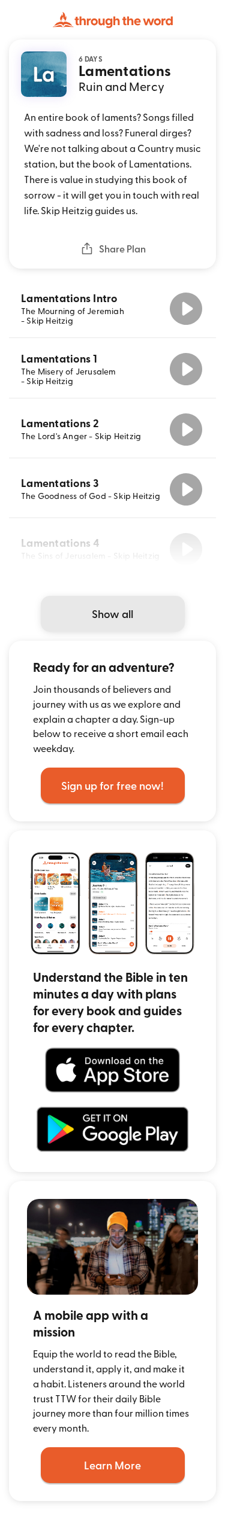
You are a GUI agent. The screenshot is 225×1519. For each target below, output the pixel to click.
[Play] (186, 309)
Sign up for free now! (112, 785)
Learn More (112, 1464)
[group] (112, 309)
